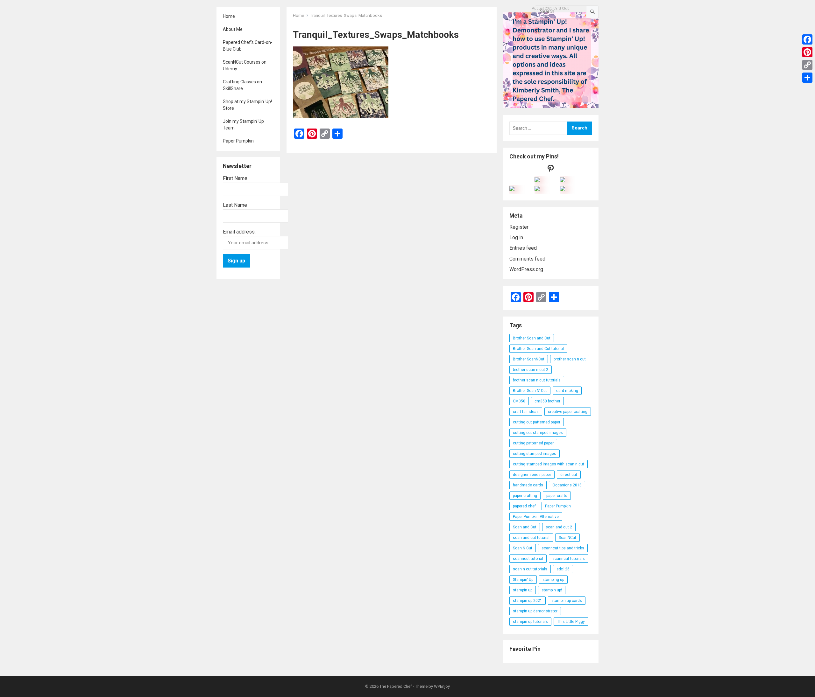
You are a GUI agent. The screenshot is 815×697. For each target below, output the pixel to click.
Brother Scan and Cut (531, 338)
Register (518, 227)
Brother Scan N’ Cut (530, 390)
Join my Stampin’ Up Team (243, 124)
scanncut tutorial (528, 558)
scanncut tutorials (568, 558)
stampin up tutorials (530, 621)
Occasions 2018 (567, 485)
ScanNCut (567, 537)
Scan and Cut (524, 527)
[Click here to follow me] (550, 170)
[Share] (807, 77)
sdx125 (563, 569)
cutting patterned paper (533, 443)
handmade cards (528, 485)
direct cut (568, 474)
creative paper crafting (567, 411)
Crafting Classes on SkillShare (242, 85)
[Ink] (562, 181)
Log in (516, 237)
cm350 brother (547, 401)
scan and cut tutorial (531, 537)
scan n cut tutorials (530, 569)
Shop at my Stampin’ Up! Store (247, 105)
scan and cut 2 (559, 527)
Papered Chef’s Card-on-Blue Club (248, 46)
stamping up (553, 579)
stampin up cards (566, 600)
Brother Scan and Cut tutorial (538, 348)
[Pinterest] (807, 52)
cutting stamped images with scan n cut (548, 464)
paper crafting (525, 495)
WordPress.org (526, 269)
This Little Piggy (571, 621)
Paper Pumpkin (238, 140)
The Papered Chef (395, 686)
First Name (235, 178)
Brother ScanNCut (528, 359)
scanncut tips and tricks (563, 548)
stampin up (522, 590)
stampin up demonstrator (535, 611)
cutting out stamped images (538, 432)
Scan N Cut (522, 548)
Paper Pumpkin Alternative (536, 516)
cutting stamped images (534, 453)
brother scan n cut (570, 359)
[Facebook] (807, 39)
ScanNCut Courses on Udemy (244, 65)
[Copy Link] (807, 65)
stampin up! (552, 590)
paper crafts (556, 495)
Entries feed (523, 248)
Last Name (235, 205)
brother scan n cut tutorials (537, 380)
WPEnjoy (442, 686)
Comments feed (527, 259)
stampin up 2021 (527, 600)
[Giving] (537, 189)
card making (567, 390)
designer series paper (532, 474)
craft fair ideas (526, 411)
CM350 (519, 401)
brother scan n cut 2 (530, 369)
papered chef (524, 506)
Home (229, 16)
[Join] (537, 181)
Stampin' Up (523, 579)
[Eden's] (511, 189)
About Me (233, 29)
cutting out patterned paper (536, 422)
